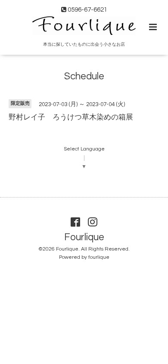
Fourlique (84, 237)
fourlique (98, 257)
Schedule (84, 77)
